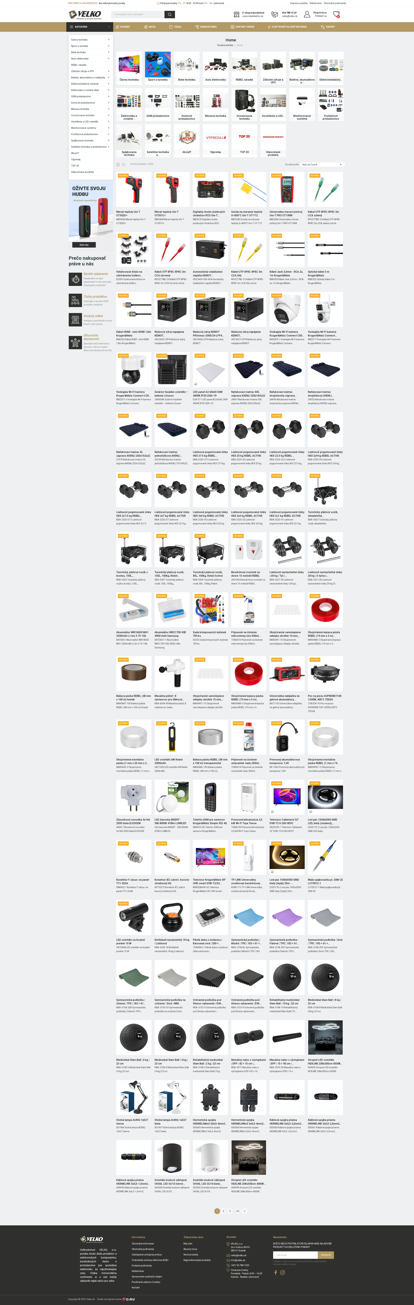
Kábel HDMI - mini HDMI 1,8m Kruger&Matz (133, 333)
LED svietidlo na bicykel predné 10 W (130, 941)
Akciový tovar (190, 1249)
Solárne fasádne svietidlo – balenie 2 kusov (171, 393)
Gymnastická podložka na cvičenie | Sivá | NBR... (170, 1001)
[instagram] (282, 1273)
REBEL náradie (78, 64)
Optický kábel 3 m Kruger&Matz (318, 273)
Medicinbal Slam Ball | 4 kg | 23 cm (171, 1061)
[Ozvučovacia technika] (244, 101)
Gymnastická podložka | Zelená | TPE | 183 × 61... (130, 1001)
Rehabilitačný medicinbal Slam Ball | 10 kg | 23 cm (284, 1001)
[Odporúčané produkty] (273, 137)
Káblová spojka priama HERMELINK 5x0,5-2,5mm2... (286, 1121)
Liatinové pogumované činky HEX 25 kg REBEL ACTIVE (248, 454)
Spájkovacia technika (82, 140)
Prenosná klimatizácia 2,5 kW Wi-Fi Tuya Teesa (246, 821)
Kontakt (136, 1287)
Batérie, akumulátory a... (302, 81)
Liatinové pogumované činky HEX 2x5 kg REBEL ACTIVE (210, 514)
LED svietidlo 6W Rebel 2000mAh (169, 761)
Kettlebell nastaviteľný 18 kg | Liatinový (172, 941)
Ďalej (244, 1211)
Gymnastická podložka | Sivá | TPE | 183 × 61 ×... (325, 941)
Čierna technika (79, 39)
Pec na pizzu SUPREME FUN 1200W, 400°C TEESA (324, 697)
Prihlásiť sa (321, 16)
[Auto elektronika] (215, 64)
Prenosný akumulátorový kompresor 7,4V (285, 761)
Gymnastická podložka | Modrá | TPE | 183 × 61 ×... (246, 941)
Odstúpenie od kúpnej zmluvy (147, 1254)
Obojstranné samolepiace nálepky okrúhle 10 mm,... (285, 634)
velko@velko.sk (290, 16)
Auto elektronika (79, 58)
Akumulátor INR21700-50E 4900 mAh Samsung (170, 634)
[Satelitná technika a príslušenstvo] (158, 137)
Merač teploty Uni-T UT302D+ (128, 213)
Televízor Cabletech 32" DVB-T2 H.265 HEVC (284, 821)
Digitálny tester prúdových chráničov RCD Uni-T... (209, 213)
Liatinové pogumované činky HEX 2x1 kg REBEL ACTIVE (287, 514)
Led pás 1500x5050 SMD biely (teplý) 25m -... (284, 881)
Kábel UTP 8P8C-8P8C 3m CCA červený (170, 273)
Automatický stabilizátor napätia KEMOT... (208, 273)
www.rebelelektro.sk (252, 16)
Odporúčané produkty (82, 172)
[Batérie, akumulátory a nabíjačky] (302, 64)
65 (238, 1211)
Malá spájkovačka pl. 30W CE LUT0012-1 (325, 881)
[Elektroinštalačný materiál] (331, 64)
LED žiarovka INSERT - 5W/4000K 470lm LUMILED (170, 821)
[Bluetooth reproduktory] (91, 216)
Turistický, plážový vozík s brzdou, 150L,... (132, 574)
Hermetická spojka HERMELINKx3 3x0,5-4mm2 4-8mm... (247, 1122)
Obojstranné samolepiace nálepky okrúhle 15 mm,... (208, 697)
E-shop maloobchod (253, 12)
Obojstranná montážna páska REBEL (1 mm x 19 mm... (322, 761)
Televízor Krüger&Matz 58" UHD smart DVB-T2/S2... (209, 881)
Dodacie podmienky (142, 1265)
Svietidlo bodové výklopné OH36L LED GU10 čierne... (171, 1182)
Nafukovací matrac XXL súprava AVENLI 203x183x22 (248, 393)
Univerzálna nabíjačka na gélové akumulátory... (285, 697)
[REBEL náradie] (244, 64)
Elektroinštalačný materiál (84, 83)
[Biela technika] (187, 64)
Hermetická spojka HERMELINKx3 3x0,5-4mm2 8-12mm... (209, 1122)
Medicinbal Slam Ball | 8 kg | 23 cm (324, 1001)
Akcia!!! (75, 153)
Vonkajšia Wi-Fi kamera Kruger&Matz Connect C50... (287, 333)
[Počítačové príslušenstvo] (331, 101)
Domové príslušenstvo (83, 102)
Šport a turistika (79, 46)
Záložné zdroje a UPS (82, 71)
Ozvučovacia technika (82, 115)
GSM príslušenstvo (81, 96)
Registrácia (320, 12)
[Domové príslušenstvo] (187, 101)
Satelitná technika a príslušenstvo (89, 146)
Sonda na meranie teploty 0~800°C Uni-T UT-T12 (246, 213)
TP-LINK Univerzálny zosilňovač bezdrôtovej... (246, 881)
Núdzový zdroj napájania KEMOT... (169, 333)
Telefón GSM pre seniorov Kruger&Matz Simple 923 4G (210, 821)
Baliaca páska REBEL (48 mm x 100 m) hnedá (133, 697)
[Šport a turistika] (158, 64)
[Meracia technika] (215, 101)
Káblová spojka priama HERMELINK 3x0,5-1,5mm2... (133, 1182)
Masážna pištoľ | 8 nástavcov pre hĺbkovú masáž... (168, 698)
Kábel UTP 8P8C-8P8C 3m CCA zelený (323, 213)
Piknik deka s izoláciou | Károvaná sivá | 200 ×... (207, 941)
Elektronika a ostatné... (129, 117)
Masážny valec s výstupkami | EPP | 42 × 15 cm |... (248, 1061)
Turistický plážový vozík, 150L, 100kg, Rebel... (169, 574)
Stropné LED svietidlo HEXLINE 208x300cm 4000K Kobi (247, 1182)
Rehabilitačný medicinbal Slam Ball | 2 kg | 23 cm (208, 1061)
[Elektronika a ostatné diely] (129, 101)
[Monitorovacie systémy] (302, 101)
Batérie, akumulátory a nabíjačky (88, 77)
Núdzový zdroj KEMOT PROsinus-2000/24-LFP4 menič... (207, 333)
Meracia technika (80, 109)
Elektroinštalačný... (331, 79)
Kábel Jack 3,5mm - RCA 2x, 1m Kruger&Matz (286, 273)
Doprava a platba (299, 3)
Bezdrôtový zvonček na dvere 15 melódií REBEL (245, 574)
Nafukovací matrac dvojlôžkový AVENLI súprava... (320, 394)
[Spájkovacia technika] (129, 137)
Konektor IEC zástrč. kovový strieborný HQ (172, 881)
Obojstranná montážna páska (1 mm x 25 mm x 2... (132, 761)
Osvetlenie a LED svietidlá (84, 121)
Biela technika (78, 52)
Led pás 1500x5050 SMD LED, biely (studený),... (322, 821)
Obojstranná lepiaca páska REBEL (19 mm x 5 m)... (247, 697)
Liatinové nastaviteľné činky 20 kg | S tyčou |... (325, 574)
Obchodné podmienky (335, 3)
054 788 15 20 (289, 12)
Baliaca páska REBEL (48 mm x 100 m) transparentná (210, 761)
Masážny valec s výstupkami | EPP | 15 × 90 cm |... (287, 1061)
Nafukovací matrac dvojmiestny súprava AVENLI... (282, 394)
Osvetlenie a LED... (273, 115)
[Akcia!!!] (187, 137)
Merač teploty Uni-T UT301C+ (167, 213)
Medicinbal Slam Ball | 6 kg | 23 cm (132, 1061)
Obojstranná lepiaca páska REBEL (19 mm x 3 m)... (324, 634)
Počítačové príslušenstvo (84, 134)
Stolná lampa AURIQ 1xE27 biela (170, 1121)
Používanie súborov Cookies (146, 1282)
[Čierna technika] (129, 64)
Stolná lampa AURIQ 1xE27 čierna (132, 1121)
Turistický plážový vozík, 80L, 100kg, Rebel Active (208, 574)
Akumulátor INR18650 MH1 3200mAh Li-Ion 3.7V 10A (132, 634)
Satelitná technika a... (158, 154)
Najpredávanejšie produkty (197, 1260)
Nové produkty (191, 1254)
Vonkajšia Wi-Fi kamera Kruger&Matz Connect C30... (133, 393)
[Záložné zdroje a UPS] (273, 64)
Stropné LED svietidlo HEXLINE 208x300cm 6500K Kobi (324, 1061)
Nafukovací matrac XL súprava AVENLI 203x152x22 (133, 454)
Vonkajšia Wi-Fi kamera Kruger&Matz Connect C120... (322, 333)
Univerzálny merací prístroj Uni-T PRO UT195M (286, 213)
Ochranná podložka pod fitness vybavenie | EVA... (208, 1001)
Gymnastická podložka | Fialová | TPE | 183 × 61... (284, 941)
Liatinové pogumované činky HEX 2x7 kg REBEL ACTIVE (172, 514)
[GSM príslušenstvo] (158, 101)
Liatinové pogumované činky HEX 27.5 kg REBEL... (210, 454)
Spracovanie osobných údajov (147, 1276)
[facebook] (275, 1273)
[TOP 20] (244, 137)
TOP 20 (75, 165)
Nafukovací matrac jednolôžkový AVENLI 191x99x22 (167, 454)
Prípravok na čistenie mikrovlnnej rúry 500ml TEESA (245, 634)
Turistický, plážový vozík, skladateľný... (323, 514)
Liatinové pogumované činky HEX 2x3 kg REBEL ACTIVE (248, 514)
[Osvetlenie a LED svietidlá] (273, 101)
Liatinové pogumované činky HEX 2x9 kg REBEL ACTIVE (325, 454)
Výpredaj (75, 159)
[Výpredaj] (215, 137)
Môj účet (188, 1243)
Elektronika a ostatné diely (85, 90)
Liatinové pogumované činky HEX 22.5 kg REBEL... (287, 454)
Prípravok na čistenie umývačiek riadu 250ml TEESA (245, 761)
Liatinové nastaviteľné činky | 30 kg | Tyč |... (287, 574)
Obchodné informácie (143, 1243)
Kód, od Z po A (323, 165)
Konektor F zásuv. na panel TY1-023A (132, 881)
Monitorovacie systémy (83, 127)
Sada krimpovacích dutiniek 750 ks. (209, 634)
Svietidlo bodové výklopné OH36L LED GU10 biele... (209, 1182)
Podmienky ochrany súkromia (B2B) (150, 1260)
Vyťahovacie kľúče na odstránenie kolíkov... (129, 273)
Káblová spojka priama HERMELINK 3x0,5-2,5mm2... (324, 1121)
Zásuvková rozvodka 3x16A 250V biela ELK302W (133, 821)
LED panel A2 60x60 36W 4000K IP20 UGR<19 (208, 393)
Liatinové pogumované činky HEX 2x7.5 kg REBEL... (133, 514)
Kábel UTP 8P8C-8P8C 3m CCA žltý (246, 273)
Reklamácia (316, 3)
